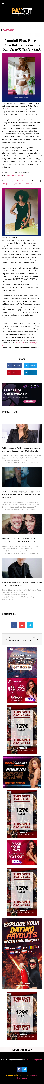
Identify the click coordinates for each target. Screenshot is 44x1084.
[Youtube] (22, 625)
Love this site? (22, 1050)
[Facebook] (19, 1069)
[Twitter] (30, 625)
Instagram (6, 183)
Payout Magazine (34, 1060)
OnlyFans (15, 183)
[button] (22, 3)
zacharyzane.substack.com (15, 175)
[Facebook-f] (14, 625)
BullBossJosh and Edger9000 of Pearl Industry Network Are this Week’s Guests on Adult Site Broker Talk (22, 495)
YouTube (29, 183)
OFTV (21, 183)
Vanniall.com (22, 180)
